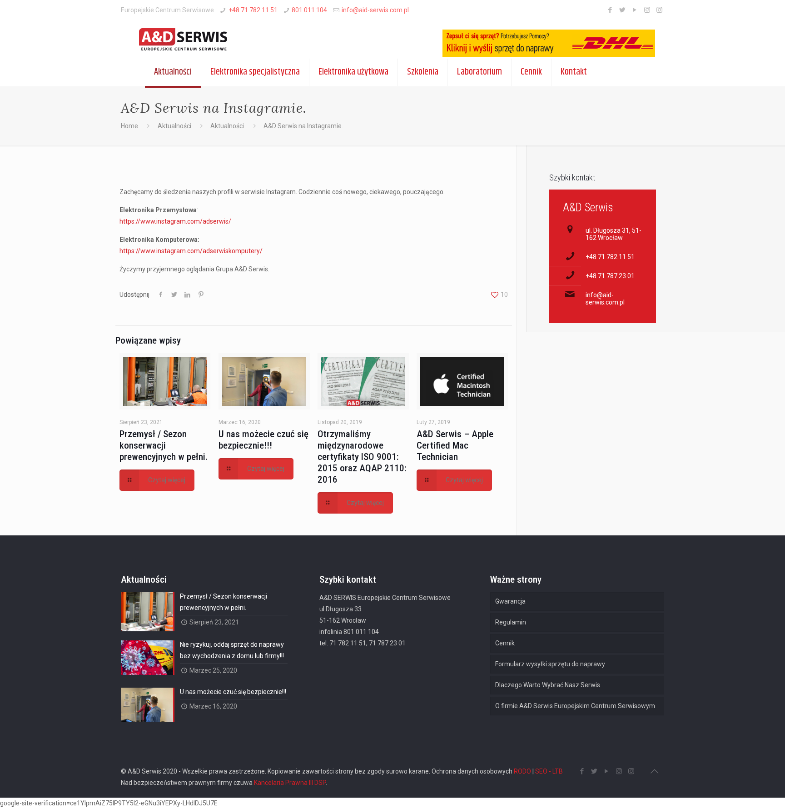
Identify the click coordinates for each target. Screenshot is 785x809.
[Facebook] (610, 10)
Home (129, 126)
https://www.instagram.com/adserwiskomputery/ (191, 251)
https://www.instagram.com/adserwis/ (175, 221)
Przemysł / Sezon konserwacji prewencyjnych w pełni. (163, 445)
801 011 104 (309, 10)
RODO (522, 771)
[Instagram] (647, 10)
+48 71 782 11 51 (253, 10)
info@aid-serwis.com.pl (375, 10)
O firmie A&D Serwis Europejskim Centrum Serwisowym (575, 705)
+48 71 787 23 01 (610, 276)
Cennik (505, 643)
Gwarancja (510, 601)
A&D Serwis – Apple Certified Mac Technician (455, 445)
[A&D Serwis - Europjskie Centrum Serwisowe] (177, 39)
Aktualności (174, 126)
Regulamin (510, 622)
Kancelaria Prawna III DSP (290, 782)
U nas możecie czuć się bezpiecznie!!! (263, 440)
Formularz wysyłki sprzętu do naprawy (550, 664)
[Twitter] (622, 10)
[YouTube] (635, 10)
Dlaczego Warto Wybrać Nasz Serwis (547, 685)
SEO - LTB (549, 771)
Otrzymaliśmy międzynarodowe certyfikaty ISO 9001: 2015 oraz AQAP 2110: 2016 (362, 457)
